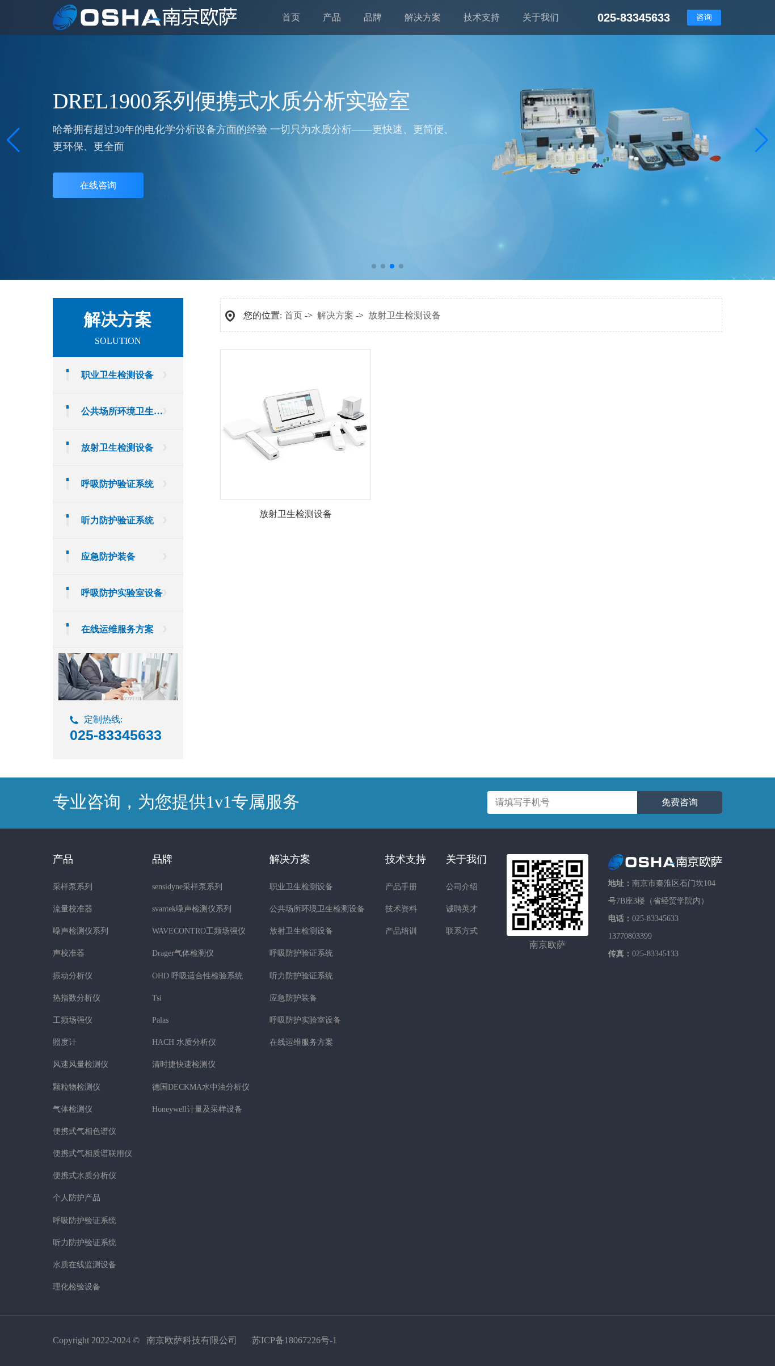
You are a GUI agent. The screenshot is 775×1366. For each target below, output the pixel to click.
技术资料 (401, 909)
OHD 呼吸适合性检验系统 (197, 976)
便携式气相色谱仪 (84, 1131)
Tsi (157, 998)
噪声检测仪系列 (80, 931)
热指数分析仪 (76, 998)
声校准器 (69, 953)
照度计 (65, 1042)
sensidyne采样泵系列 (187, 886)
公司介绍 (462, 886)
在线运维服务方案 (117, 629)
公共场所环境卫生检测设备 (132, 411)
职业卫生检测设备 (117, 375)
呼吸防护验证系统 (117, 484)
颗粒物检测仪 (76, 1087)
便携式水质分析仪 (84, 1175)
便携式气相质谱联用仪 (92, 1153)
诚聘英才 (462, 909)
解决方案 (335, 315)
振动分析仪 (72, 976)
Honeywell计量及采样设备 (197, 1109)
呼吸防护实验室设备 (122, 593)
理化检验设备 (76, 1287)
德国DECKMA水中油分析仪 (201, 1087)
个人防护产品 (76, 1197)
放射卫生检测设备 (117, 447)
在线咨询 (98, 185)
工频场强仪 (72, 1020)
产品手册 (401, 886)
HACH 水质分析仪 (184, 1042)
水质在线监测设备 (84, 1264)
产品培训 (401, 931)
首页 (293, 315)
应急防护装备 (108, 556)
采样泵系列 (72, 886)
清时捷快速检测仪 (184, 1064)
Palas (160, 1020)
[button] (761, 140)
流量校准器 (72, 909)
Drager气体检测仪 (183, 953)
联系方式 (462, 931)
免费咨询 (680, 802)
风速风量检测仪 (80, 1064)
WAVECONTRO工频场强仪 (199, 931)
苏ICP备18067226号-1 (294, 1340)
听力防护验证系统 (117, 520)
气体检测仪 (72, 1109)
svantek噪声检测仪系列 (191, 909)
